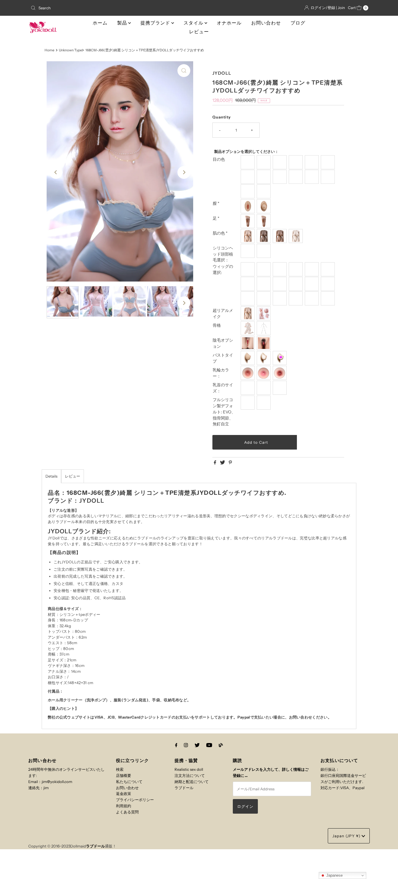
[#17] (328, 298)
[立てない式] (264, 221)
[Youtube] (209, 745)
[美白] (296, 236)
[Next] (183, 172)
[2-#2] (328, 162)
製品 (122, 23)
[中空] (264, 358)
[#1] (264, 269)
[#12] (248, 298)
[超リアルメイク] (264, 313)
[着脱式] (264, 206)
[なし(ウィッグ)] (248, 251)
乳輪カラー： (221, 373)
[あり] (264, 343)
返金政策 (123, 793)
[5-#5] (280, 177)
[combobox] (83, 8)
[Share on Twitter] (223, 463)
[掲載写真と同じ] (248, 162)
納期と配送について (192, 781)
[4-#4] (264, 177)
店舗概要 (123, 775)
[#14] (280, 298)
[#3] (296, 269)
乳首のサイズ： (223, 388)
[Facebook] (176, 745)
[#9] (296, 284)
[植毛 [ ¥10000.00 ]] (264, 251)
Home (49, 50)
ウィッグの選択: (223, 269)
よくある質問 (127, 812)
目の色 (219, 159)
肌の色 (220, 233)
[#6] (248, 284)
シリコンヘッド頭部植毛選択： (223, 254)
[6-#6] (296, 177)
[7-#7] (312, 177)
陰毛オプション (223, 343)
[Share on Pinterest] (230, 463)
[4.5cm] (280, 388)
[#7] (264, 284)
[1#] (264, 162)
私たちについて (129, 781)
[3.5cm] (264, 388)
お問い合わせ (266, 23)
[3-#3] (248, 177)
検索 (120, 769)
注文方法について (190, 775)
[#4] (312, 269)
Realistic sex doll (189, 769)
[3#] (296, 162)
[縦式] (248, 221)
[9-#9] (248, 191)
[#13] (264, 298)
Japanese (334, 875)
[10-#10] (264, 191)
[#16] (312, 298)
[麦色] (280, 236)
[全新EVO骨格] (248, 328)
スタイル (194, 23)
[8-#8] (328, 177)
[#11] (328, 284)
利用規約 (123, 805)
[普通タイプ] (248, 358)
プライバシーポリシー (135, 799)
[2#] (280, 162)
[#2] (280, 269)
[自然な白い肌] (248, 236)
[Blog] (221, 745)
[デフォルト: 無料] (264, 402)
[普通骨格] (264, 328)
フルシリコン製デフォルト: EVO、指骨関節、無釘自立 (224, 412)
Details (51, 476)
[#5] (328, 269)
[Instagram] (186, 745)
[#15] (296, 298)
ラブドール (184, 787)
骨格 (217, 325)
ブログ (297, 23)
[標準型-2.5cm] (248, 388)
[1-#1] (312, 162)
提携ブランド (155, 23)
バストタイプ (223, 358)
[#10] (312, 284)
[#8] (280, 284)
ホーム (100, 23)
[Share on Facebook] (215, 463)
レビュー (199, 31)
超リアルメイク (223, 313)
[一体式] (248, 206)
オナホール (229, 23)
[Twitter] (197, 745)
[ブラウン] (264, 236)
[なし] (248, 343)
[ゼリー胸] (280, 358)
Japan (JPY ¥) (347, 835)
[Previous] (56, 172)
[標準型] (248, 313)
